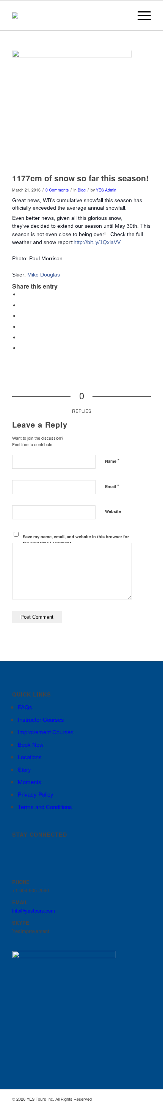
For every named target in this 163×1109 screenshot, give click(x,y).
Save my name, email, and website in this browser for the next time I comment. (76, 540)
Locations (30, 757)
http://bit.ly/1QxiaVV (97, 242)
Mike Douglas (43, 275)
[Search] (122, 15)
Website (113, 511)
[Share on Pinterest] (22, 327)
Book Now (31, 744)
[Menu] (140, 15)
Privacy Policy (35, 794)
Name (112, 460)
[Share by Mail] (22, 348)
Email (112, 486)
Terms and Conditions (45, 807)
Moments (29, 782)
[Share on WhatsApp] (22, 316)
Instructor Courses (41, 719)
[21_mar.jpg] (72, 109)
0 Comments (57, 190)
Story (24, 769)
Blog (82, 190)
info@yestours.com (33, 910)
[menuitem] (122, 15)
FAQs (25, 707)
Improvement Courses (46, 732)
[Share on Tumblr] (22, 337)
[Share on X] (22, 305)
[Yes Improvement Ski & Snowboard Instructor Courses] (67, 15)
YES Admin (106, 190)
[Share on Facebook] (22, 294)
